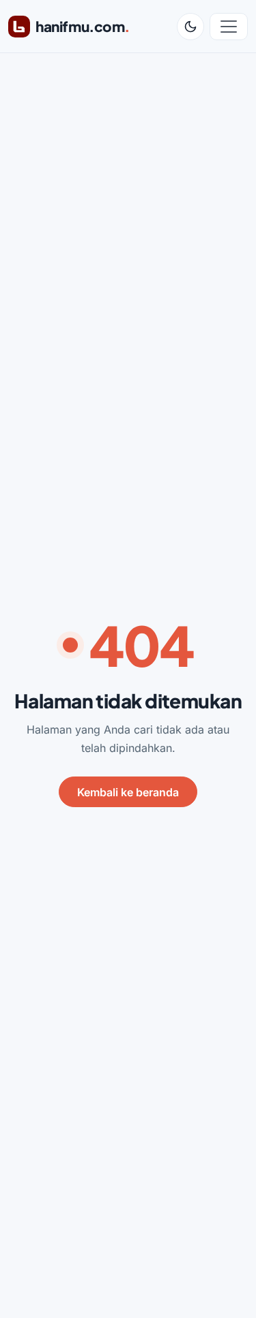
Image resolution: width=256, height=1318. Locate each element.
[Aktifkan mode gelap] (190, 26)
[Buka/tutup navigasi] (229, 26)
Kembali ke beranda (128, 792)
